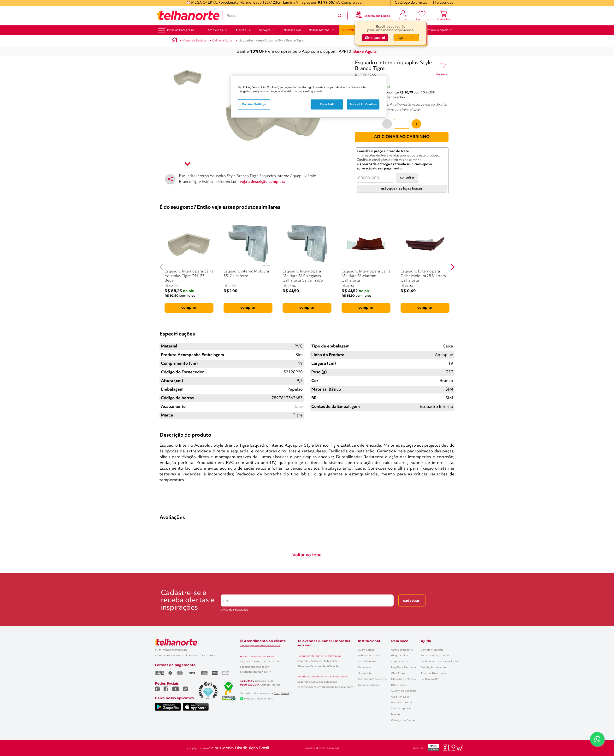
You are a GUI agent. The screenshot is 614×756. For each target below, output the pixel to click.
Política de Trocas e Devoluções (440, 661)
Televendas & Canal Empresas (323, 641)
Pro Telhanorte (367, 661)
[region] (309, 97)
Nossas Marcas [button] (319, 30)
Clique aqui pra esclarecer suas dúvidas (260, 645)
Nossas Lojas (292, 30)
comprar (189, 308)
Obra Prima (398, 673)
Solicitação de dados (433, 667)
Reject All (327, 104)
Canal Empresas (401, 708)
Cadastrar (411, 600)
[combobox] (285, 15)
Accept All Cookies (363, 104)
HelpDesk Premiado (403, 667)
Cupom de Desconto (403, 690)
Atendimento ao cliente (372, 679)
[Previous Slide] (161, 267)
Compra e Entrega (432, 649)
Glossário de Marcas (403, 679)
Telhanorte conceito (370, 655)
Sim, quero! (375, 38)
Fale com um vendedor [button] (434, 30)
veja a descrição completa (262, 182)
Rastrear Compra (401, 702)
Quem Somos (366, 649)
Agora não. (406, 38)
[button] (180, 30)
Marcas (395, 714)
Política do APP (430, 679)
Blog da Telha (399, 655)
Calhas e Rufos (222, 40)
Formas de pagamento (435, 655)
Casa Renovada (400, 696)
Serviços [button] (265, 30)
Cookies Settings (254, 104)
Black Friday (398, 685)
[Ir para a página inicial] (188, 15)
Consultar (407, 177)
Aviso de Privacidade (234, 609)
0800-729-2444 (250, 684)
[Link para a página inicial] (174, 41)
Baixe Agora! (365, 52)
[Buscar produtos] (340, 15)
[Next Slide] (452, 267)
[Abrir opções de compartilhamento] (170, 179)
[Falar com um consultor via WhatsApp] (597, 739)
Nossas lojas (365, 673)
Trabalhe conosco (368, 685)
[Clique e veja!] (442, 75)
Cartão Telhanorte (402, 649)
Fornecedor (365, 667)
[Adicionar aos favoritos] (443, 66)
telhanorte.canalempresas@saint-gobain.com (325, 687)
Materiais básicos (194, 40)
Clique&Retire (399, 661)
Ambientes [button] (215, 30)
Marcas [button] (241, 30)
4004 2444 (247, 681)
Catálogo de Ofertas (403, 720)
